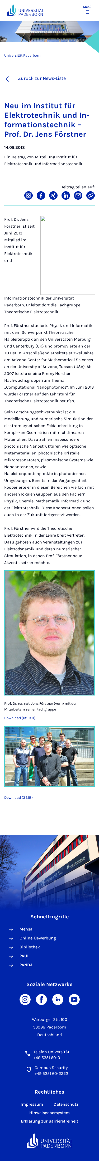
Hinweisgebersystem (49, 1112)
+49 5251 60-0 (47, 1057)
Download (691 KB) (19, 718)
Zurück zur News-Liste (42, 78)
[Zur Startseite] (25, 10)
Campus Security (51, 1067)
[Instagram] (25, 999)
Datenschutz (66, 1104)
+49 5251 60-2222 (51, 1073)
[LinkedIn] (57, 999)
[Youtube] (74, 999)
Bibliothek (30, 946)
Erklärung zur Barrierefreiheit (49, 1121)
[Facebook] (41, 999)
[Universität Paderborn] (50, 1140)
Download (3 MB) (18, 797)
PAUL (24, 955)
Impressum (32, 1104)
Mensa (26, 929)
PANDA (26, 964)
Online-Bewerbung (38, 937)
